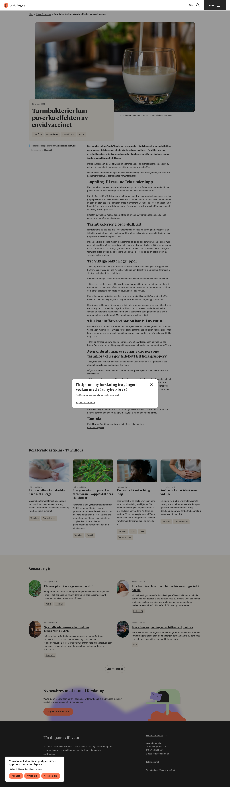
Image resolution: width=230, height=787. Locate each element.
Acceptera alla (50, 776)
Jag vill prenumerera (85, 402)
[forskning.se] (12, 5)
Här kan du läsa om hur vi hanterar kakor (25, 769)
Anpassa (16, 776)
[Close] (151, 385)
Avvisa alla (32, 776)
